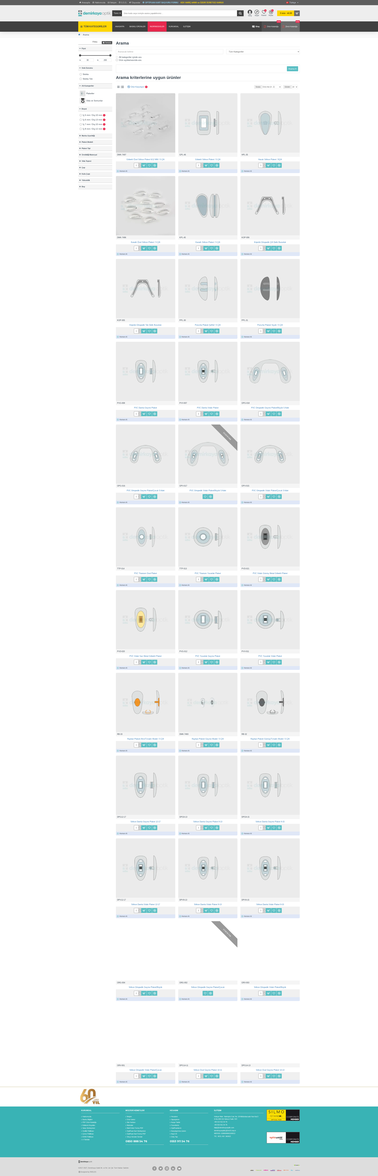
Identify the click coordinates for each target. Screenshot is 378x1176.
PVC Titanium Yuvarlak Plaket (208, 573)
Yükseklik (86, 180)
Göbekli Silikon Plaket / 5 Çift (207, 159)
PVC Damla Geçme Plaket (145, 408)
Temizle (108, 43)
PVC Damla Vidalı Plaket (208, 408)
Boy (83, 187)
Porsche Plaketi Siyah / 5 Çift (270, 325)
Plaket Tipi (86, 148)
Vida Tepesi (86, 161)
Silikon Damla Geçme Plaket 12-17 (146, 822)
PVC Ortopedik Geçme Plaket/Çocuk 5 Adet (145, 490)
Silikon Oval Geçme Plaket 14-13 (270, 1070)
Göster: (287, 87)
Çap (83, 168)
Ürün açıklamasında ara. (130, 60)
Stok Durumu (87, 68)
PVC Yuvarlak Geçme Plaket (207, 656)
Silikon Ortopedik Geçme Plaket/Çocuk (208, 987)
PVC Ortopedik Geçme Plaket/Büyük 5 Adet (270, 408)
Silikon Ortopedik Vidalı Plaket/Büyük (270, 987)
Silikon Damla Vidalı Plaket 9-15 (270, 904)
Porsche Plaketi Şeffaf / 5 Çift (208, 325)
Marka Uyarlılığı (88, 136)
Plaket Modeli (87, 142)
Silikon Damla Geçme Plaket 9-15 (270, 822)
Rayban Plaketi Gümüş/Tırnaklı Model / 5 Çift (270, 739)
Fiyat (84, 49)
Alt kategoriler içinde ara (130, 57)
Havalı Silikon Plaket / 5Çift (270, 159)
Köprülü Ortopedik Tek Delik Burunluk (145, 325)
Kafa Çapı (86, 174)
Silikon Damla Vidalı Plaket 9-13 (208, 904)
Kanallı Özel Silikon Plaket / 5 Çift (145, 242)
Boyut (84, 109)
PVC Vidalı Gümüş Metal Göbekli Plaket (270, 573)
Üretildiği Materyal (89, 155)
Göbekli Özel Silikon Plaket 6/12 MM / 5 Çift (145, 159)
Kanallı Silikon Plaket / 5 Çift (207, 242)
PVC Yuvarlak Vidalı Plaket (270, 656)
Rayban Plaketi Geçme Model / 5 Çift (208, 739)
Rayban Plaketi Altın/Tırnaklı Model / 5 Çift (145, 739)
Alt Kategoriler (88, 86)
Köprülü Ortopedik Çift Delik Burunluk (270, 242)
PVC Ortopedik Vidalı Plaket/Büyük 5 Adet (208, 490)
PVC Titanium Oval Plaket (145, 573)
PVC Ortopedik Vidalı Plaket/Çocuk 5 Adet (270, 490)
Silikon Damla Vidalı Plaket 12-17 (145, 904)
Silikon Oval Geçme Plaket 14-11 (208, 1070)
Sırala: (258, 87)
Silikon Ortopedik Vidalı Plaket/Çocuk (145, 1070)
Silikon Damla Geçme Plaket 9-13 (207, 822)
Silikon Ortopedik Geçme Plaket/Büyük (145, 987)
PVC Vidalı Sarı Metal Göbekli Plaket (145, 656)
